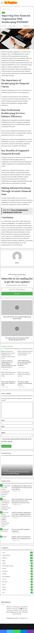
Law (3, 592)
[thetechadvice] (10, 2)
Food (3, 584)
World (4, 563)
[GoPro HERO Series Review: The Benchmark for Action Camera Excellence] (25, 354)
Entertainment (6, 576)
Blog (3, 560)
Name (3, 420)
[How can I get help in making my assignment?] (5, 532)
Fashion (4, 573)
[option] (17, 466)
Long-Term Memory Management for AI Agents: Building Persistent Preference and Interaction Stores (8, 364)
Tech (8, 9)
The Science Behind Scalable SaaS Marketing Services (25, 383)
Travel (4, 579)
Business (4, 557)
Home (4, 9)
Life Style (4, 581)
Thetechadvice (6, 555)
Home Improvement (7, 565)
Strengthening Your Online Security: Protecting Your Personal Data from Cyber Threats (22, 487)
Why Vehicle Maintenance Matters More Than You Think (8, 383)
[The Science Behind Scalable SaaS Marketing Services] (25, 376)
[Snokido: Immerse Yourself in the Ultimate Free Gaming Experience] (5, 539)
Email (3, 426)
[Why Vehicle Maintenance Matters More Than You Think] (8, 376)
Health (4, 568)
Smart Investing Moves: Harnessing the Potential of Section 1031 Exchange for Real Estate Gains (22, 500)
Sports (4, 587)
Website (3, 432)
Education (5, 571)
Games (4, 589)
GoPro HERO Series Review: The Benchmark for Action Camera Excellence (24, 363)
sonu (5, 26)
